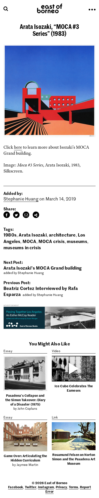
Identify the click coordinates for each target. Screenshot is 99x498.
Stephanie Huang (20, 199)
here (18, 147)
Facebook (15, 487)
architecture (62, 234)
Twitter (30, 487)
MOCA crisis (51, 241)
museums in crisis (22, 247)
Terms (73, 487)
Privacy (61, 487)
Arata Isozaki (33, 234)
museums (77, 241)
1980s (10, 234)
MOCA (29, 241)
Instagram (46, 487)
